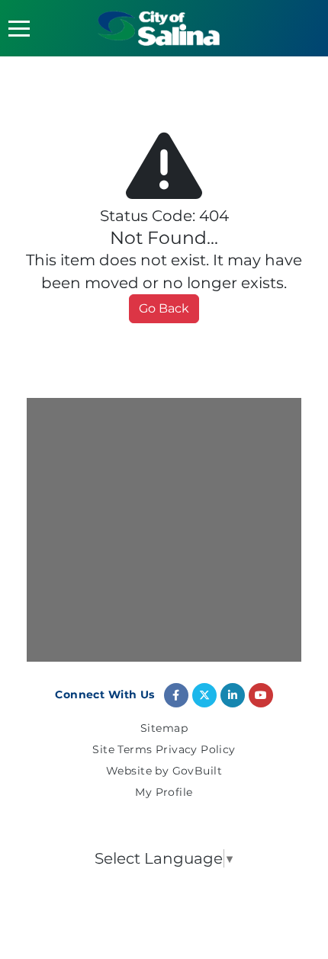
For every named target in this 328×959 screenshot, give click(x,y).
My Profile (163, 793)
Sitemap (164, 729)
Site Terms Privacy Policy (164, 750)
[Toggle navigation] (19, 28)
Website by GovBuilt (164, 771)
